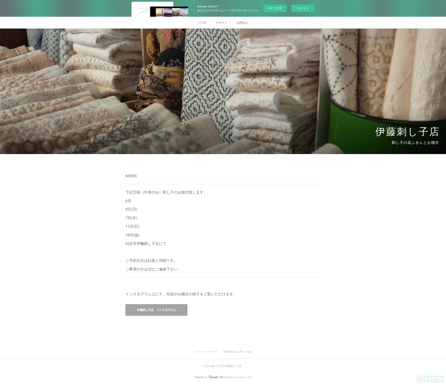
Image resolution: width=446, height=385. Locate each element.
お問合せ (242, 22)
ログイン (303, 8)
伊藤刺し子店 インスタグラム (156, 310)
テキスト (221, 22)
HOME (202, 22)
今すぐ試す (274, 8)
